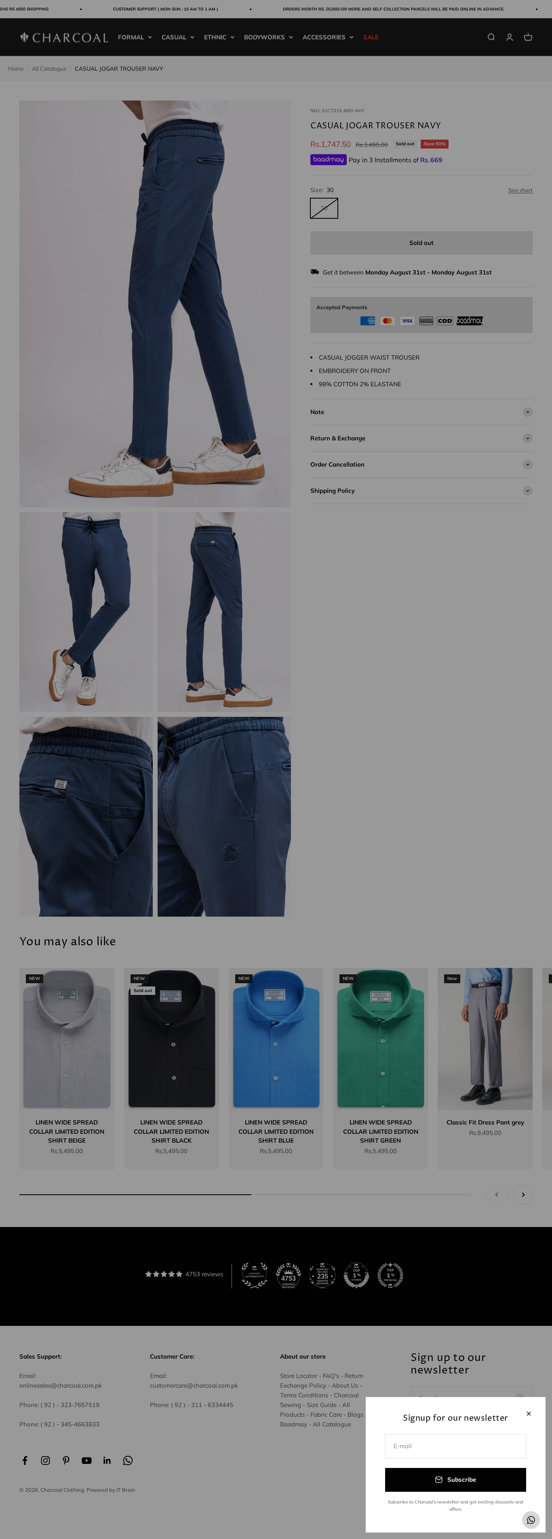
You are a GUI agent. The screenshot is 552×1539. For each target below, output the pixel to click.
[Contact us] (531, 1520)
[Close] (529, 1414)
